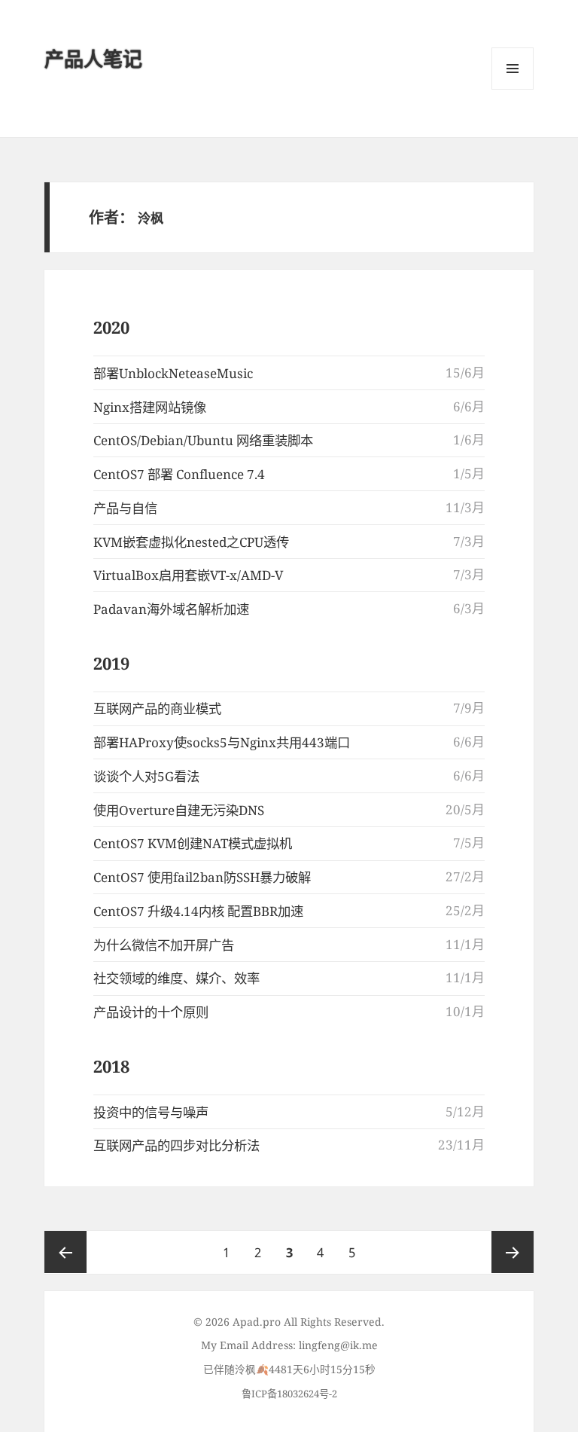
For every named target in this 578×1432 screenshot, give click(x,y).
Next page (512, 1252)
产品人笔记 (93, 58)
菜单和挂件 (512, 68)
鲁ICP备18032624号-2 (289, 1393)
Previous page (65, 1252)
